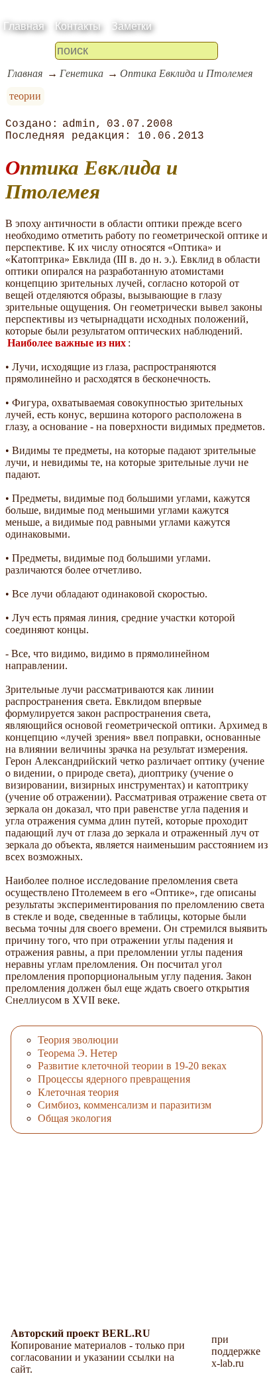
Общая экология (74, 1118)
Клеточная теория (78, 1092)
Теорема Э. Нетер (77, 1053)
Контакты (78, 26)
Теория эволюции (78, 1039)
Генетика (81, 73)
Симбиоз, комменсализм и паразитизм (124, 1105)
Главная (23, 26)
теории (25, 96)
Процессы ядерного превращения (114, 1079)
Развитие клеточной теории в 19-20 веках (132, 1065)
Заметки (131, 26)
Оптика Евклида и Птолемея (186, 73)
